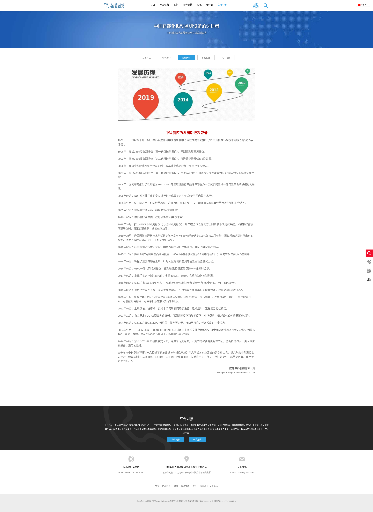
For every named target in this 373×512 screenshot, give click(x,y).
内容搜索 (265, 4)
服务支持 (187, 4)
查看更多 (176, 439)
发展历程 (186, 58)
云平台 (209, 4)
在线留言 (206, 58)
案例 (176, 4)
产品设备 (164, 4)
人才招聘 (226, 58)
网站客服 (256, 4)
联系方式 (146, 58)
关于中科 (222, 4)
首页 (152, 4)
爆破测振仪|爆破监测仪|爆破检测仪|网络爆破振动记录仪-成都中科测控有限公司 (115, 5)
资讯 (199, 4)
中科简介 (166, 58)
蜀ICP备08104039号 (203, 501)
